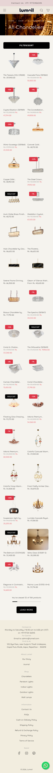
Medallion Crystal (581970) (35, 214)
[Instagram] (26, 753)
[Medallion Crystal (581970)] (38, 200)
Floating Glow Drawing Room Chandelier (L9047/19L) (13, 417)
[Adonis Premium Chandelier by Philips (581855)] (14, 438)
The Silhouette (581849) (37, 347)
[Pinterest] (34, 753)
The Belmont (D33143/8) (14, 553)
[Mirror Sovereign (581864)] (14, 131)
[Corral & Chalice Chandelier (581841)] (14, 334)
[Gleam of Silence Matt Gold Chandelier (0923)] (38, 267)
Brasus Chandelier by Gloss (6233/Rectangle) (13, 312)
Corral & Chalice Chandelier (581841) (11, 347)
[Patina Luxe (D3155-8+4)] (38, 571)
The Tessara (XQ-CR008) (14, 75)
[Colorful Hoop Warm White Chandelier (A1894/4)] (14, 473)
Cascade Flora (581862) (37, 75)
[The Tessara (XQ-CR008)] (14, 61)
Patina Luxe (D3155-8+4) (38, 584)
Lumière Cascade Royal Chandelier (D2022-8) (37, 518)
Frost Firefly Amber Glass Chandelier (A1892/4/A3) (38, 486)
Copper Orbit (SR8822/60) (9, 179)
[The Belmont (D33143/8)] (14, 539)
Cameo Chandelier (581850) (11, 382)
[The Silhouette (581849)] (38, 334)
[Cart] (48, 10)
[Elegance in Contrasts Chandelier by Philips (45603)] (14, 571)
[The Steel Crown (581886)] (38, 166)
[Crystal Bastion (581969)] (14, 96)
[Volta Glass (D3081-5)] (38, 539)
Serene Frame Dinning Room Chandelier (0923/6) (13, 281)
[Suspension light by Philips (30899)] (14, 504)
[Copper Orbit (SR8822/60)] (14, 166)
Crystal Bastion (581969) (14, 110)
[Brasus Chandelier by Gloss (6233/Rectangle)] (14, 299)
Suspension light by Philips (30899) (12, 518)
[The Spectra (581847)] (38, 299)
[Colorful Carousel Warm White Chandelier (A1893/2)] (38, 438)
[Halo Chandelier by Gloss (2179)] (14, 235)
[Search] (41, 10)
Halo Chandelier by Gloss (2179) (14, 249)
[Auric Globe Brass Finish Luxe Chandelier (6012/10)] (14, 200)
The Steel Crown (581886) (34, 179)
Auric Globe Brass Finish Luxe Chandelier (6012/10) (14, 214)
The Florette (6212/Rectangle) (34, 249)
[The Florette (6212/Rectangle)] (38, 235)
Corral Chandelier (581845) (34, 382)
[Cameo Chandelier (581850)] (14, 368)
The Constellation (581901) (35, 110)
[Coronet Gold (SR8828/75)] (38, 131)
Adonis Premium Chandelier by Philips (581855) (12, 451)
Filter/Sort (27, 45)
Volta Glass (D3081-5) (36, 553)
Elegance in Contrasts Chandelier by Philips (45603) (13, 584)
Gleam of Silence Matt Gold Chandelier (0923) (37, 281)
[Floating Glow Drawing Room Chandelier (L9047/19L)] (14, 403)
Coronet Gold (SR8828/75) (33, 145)
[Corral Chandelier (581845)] (38, 368)
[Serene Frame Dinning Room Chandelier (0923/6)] (14, 267)
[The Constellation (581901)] (38, 96)
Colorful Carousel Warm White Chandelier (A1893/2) (37, 451)
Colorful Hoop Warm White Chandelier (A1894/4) (12, 486)
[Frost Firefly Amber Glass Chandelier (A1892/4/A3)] (38, 473)
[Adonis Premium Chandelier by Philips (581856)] (38, 403)
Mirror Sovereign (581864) (14, 145)
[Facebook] (19, 753)
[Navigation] (4, 10)
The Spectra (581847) (36, 312)
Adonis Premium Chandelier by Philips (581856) (36, 417)
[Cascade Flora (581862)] (38, 61)
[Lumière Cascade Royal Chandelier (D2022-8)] (38, 504)
